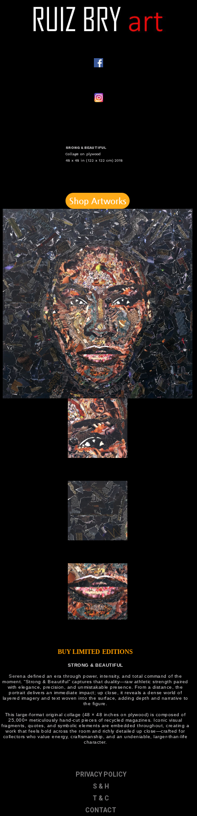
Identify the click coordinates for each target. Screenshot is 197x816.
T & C (101, 798)
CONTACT (100, 810)
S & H (101, 786)
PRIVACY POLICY (101, 774)
